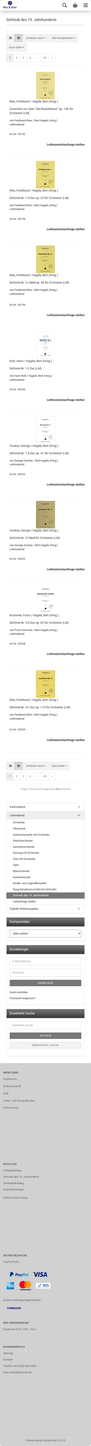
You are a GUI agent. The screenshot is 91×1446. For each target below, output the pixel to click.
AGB (5, 1093)
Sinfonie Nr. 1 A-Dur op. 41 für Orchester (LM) (39, 453)
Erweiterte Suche (45, 1045)
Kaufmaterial (17, 806)
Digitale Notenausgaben (24, 908)
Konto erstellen (19, 992)
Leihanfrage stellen (24, 901)
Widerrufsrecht (12, 1086)
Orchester (19, 822)
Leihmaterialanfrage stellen (66, 144)
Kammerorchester (23, 846)
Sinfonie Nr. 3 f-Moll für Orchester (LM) (35, 538)
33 (44, 57)
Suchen (45, 1035)
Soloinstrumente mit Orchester (31, 834)
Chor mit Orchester (24, 859)
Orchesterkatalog (13, 1183)
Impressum (10, 1079)
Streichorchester (23, 840)
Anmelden (45, 983)
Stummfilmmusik (13, 1189)
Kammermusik (21, 877)
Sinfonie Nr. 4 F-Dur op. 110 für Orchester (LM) (40, 707)
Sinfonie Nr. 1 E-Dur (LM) (26, 368)
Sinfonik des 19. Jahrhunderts (31, 895)
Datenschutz (10, 1107)
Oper (16, 864)
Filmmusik (19, 828)
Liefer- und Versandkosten (19, 1100)
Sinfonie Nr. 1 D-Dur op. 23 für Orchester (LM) (39, 198)
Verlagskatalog (12, 1170)
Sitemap (8, 1353)
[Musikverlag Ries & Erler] (8, 5)
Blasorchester (21, 871)
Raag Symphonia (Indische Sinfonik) (35, 889)
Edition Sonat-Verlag (15, 1197)
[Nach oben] (79, 1440)
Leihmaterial (17, 815)
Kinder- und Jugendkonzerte (29, 883)
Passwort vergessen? (23, 998)
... (37, 57)
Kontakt (7, 1359)
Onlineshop (32, 1440)
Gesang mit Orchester (26, 852)
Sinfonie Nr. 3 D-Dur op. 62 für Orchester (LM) (39, 622)
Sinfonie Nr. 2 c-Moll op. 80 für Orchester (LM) (39, 282)
